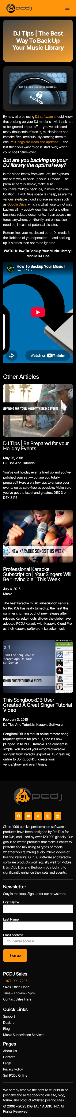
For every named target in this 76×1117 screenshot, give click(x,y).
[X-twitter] (38, 816)
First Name (11, 902)
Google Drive (16, 204)
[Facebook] (18, 816)
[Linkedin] (57, 816)
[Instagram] (48, 816)
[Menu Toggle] (67, 8)
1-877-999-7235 (15, 981)
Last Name (11, 919)
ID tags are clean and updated (36, 142)
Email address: (13, 935)
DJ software (44, 116)
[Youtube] (28, 816)
